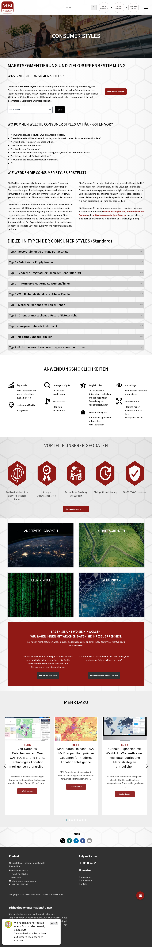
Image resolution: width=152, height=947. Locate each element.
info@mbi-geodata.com (23, 881)
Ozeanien (18, 537)
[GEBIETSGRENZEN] (111, 545)
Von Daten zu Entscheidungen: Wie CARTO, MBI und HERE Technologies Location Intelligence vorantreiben (27, 757)
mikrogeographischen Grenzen (109, 215)
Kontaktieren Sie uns (48, 675)
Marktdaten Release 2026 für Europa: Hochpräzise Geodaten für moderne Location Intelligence (76, 755)
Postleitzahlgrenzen (114, 211)
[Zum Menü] (145, 7)
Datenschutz (85, 880)
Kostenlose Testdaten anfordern (104, 675)
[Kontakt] (140, 895)
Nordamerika (29, 533)
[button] (4, 765)
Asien (55, 533)
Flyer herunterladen (115, 91)
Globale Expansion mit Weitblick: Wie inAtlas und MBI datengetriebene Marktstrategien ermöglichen (125, 757)
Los (60, 109)
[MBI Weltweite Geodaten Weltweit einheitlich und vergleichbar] (7, 7)
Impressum (85, 877)
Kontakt (83, 884)
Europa (16, 533)
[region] (76, 766)
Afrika (27, 537)
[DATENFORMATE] (40, 595)
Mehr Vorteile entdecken (76, 509)
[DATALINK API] (111, 595)
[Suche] (94, 7)
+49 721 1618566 (19, 884)
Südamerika (44, 533)
